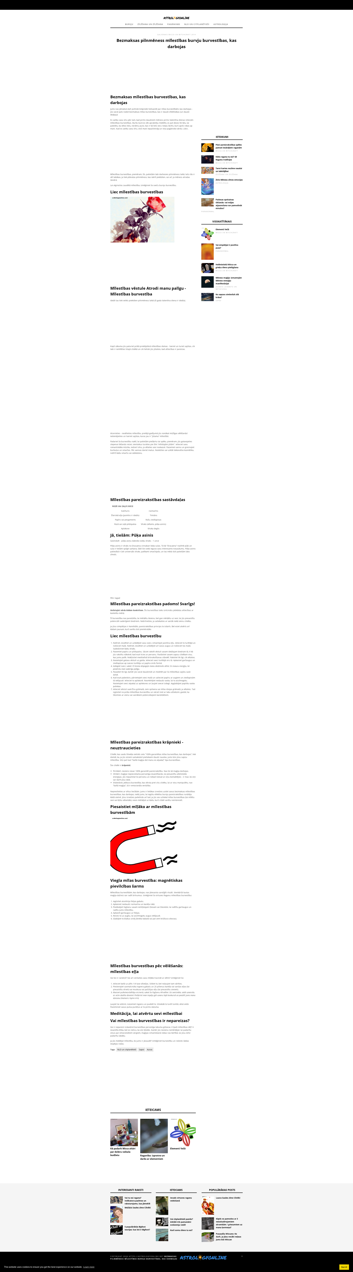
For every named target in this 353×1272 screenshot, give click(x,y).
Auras (149, 1049)
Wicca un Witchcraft (180, 34)
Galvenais (162, 34)
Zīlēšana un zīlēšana (150, 24)
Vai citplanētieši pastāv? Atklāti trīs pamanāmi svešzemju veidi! (181, 1222)
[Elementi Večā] (184, 1132)
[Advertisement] (153, 70)
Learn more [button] (88, 1267)
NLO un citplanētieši (196, 24)
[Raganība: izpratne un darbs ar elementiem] (154, 1136)
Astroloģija (220, 24)
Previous (106, 1128)
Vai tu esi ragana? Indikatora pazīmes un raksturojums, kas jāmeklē (137, 1200)
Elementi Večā (178, 1148)
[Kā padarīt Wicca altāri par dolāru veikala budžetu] (124, 1132)
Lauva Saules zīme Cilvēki (228, 1197)
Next (200, 1128)
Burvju (129, 24)
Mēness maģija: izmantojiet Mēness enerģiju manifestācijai (229, 280)
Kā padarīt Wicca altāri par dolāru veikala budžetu (122, 1152)
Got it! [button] (344, 1267)
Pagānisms (173, 24)
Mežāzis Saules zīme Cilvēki (138, 1207)
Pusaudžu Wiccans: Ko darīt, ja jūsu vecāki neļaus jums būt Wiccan (228, 1236)
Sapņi (141, 1049)
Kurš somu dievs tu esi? (181, 1230)
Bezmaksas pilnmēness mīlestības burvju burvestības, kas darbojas (143, 1257)
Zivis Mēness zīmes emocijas (229, 179)
